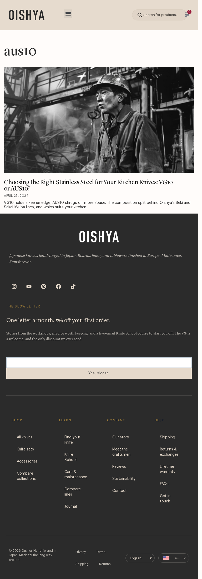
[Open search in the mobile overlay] (159, 15)
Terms (100, 552)
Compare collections (26, 476)
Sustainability (123, 479)
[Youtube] (29, 286)
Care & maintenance (75, 474)
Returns (104, 564)
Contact (119, 491)
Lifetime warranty (167, 469)
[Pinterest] (43, 286)
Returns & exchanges (169, 452)
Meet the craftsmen (121, 452)
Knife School (70, 457)
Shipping (167, 437)
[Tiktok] (73, 286)
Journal (70, 506)
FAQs (164, 484)
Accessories (27, 461)
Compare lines (72, 491)
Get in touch (165, 498)
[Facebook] (58, 286)
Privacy (80, 552)
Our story (120, 437)
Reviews (119, 467)
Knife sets (25, 449)
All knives (24, 437)
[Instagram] (14, 286)
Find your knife (72, 439)
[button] (68, 13)
